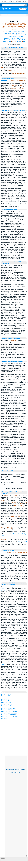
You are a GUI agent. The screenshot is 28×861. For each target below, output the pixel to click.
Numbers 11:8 (22, 541)
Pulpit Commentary (8, 550)
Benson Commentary (8, 78)
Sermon (9, 41)
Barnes (10, 31)
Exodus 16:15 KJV (6, 705)
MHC (10, 40)
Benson (15, 31)
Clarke (12, 33)
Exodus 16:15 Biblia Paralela (9, 711)
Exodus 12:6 (4, 590)
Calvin (22, 31)
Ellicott (21, 33)
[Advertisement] (16, 747)
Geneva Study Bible (8, 471)
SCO (13, 41)
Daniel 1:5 (14, 386)
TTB (17, 41)
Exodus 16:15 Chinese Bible (9, 713)
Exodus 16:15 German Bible (9, 716)
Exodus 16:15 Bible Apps (8, 708)
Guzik (10, 36)
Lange (22, 38)
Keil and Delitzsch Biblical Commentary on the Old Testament (14, 583)
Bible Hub (4, 718)
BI (19, 31)
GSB (22, 35)
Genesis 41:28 (17, 534)
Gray (6, 36)
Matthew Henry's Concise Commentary (14, 110)
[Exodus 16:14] (1, 385)
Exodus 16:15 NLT (6, 701)
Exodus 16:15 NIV (6, 699)
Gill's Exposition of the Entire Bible (13, 361)
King (18, 38)
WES (20, 41)
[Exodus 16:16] (26, 385)
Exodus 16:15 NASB (7, 704)
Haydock (15, 36)
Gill (25, 35)
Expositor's (5, 35)
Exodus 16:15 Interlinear (8, 694)
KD (14, 38)
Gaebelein (17, 35)
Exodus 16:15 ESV (6, 702)
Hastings (21, 36)
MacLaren (4, 40)
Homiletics (6, 38)
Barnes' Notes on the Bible (10, 209)
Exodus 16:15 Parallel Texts (8, 696)
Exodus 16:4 (7, 75)
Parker (19, 40)
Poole (23, 40)
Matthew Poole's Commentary (11, 338)
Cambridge (7, 33)
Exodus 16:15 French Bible (8, 714)
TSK (24, 41)
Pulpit (4, 41)
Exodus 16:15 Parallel (7, 709)
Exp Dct (11, 35)
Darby (17, 33)
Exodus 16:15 (5, 80)
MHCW (14, 40)
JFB (12, 38)
